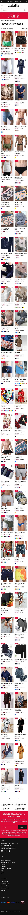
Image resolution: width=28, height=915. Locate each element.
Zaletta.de (7, 911)
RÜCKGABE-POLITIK (6, 868)
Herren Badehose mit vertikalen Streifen (20, 609)
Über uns (3, 890)
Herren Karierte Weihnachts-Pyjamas (19, 431)
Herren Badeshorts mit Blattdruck (20, 558)
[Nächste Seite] (18, 799)
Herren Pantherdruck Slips (21, 126)
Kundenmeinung (5, 883)
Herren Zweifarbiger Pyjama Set (19, 635)
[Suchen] (25, 10)
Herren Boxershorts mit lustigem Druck (6, 378)
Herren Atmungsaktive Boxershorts (6, 456)
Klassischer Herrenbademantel (5, 786)
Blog (2, 892)
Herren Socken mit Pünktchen (5, 405)
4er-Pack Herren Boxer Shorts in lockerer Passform (20, 507)
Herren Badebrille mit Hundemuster (20, 533)
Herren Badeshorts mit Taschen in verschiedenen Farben (21, 378)
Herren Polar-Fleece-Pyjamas (19, 684)
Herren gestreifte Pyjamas (21, 279)
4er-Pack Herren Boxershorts (5, 482)
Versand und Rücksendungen (8, 862)
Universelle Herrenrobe (6, 760)
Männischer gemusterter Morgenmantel (6, 101)
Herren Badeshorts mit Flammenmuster (6, 609)
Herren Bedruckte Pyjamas (21, 253)
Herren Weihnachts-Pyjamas (5, 431)
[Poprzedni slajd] (2, 15)
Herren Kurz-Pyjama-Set (6, 659)
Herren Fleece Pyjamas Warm (20, 228)
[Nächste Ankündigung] (26, 1)
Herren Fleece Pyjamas (6, 279)
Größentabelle (4, 881)
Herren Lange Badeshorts (7, 532)
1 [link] (9, 799)
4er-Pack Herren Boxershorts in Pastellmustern (18, 456)
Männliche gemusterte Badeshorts (20, 152)
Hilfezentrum (4, 864)
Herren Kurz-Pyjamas (20, 100)
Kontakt (3, 873)
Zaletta (2, 20)
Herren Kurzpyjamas (5, 327)
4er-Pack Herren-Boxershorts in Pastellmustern (5, 203)
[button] (2, 5)
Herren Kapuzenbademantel (19, 760)
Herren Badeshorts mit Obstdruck (6, 584)
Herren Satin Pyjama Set (6, 683)
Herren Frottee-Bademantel (18, 76)
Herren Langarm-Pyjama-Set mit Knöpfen (7, 254)
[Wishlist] (21, 5)
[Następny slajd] (25, 15)
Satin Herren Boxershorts (20, 48)
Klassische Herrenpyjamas (21, 659)
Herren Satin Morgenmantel (18, 709)
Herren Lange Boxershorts (7, 75)
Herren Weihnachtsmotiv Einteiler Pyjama (20, 405)
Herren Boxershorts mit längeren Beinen (20, 482)
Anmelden (21, 827)
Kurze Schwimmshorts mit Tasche (7, 48)
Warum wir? (4, 885)
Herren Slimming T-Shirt (6, 177)
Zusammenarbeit (5, 888)
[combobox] (14, 10)
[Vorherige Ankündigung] (1, 1)
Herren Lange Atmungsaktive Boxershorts (4, 127)
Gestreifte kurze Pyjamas (7, 303)
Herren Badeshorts (5, 557)
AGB (2, 871)
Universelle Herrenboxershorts (19, 353)
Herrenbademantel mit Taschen (20, 327)
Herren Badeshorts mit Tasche (6, 152)
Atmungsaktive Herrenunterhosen (19, 177)
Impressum (3, 866)
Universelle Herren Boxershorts (5, 507)
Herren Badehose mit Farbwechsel (20, 584)
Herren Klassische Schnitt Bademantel (21, 735)
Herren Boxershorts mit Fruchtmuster (6, 353)
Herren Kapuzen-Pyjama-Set (7, 709)
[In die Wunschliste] (11, 33)
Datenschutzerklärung (7, 833)
